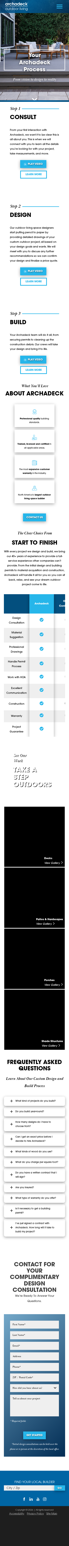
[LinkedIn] (31, 1499)
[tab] (34, 1101)
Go (60, 1488)
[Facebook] (24, 1499)
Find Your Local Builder (35, 1482)
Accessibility (16, 1514)
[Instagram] (44, 1499)
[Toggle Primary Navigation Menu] (59, 6)
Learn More (33, 174)
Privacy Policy (35, 1514)
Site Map (51, 1514)
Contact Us (34, 517)
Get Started (34, 1435)
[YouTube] (37, 1499)
